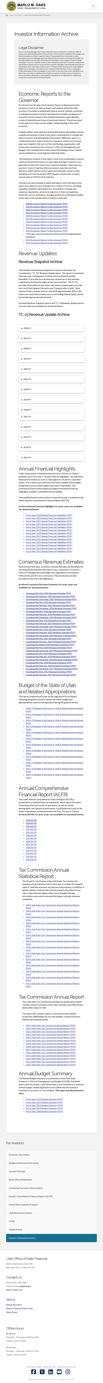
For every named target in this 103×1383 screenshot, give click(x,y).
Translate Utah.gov (66, 1367)
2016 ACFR (31, 847)
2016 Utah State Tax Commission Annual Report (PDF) (51, 1052)
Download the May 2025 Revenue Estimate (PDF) (48, 602)
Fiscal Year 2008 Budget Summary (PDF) (44, 1111)
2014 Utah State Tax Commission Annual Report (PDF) (51, 1058)
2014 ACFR (31, 853)
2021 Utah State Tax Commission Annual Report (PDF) (51, 1037)
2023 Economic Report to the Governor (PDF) (47, 206)
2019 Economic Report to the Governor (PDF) (47, 218)
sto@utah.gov (25, 1286)
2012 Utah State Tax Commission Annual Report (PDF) (51, 1064)
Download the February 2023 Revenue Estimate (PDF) (50, 623)
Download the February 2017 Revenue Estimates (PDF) (51, 674)
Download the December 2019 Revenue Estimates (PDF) (52, 650)
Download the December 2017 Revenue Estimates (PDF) (52, 668)
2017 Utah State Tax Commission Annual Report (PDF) (51, 1049)
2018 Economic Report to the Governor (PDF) (47, 221)
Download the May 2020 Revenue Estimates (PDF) (49, 647)
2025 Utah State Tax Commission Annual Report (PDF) (51, 1025)
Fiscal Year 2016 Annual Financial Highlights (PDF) (49, 539)
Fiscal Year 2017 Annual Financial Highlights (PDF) (49, 536)
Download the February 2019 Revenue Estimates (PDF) (51, 656)
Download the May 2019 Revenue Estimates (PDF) (49, 653)
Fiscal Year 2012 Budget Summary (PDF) (44, 1099)
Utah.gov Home (34, 1367)
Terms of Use (49, 1367)
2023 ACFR (31, 826)
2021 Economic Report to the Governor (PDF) (47, 212)
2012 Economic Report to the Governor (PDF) (47, 240)
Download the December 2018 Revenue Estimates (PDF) (52, 659)
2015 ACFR (31, 850)
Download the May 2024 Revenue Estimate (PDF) (48, 611)
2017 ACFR (31, 844)
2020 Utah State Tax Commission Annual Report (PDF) (51, 1040)
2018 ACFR (31, 841)
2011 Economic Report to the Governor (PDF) (47, 243)
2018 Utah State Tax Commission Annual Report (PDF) (51, 1046)
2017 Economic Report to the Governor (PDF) (47, 225)
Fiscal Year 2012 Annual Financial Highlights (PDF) (49, 551)
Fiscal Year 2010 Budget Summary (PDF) (44, 1105)
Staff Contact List (14, 1289)
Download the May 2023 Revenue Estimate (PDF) (48, 620)
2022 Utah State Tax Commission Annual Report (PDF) (51, 1034)
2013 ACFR (31, 856)
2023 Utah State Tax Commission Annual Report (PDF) (51, 1031)
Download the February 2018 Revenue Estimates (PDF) (51, 665)
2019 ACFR (31, 838)
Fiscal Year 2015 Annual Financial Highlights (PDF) (49, 542)
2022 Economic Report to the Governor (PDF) (47, 209)
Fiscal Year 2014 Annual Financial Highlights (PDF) (49, 545)
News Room (11, 1312)
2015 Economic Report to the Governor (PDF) (47, 230)
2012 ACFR (31, 859)
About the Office (14, 1304)
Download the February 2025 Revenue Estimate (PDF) (50, 605)
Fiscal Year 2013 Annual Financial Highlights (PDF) (49, 548)
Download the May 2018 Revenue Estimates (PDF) (49, 662)
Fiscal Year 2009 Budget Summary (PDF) (44, 1108)
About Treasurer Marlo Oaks (19, 1308)
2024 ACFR (31, 823)
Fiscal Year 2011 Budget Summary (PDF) (44, 1102)
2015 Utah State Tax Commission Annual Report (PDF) (51, 1055)
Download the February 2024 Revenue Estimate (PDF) (50, 614)
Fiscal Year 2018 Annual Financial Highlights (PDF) (49, 533)
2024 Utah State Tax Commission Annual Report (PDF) (51, 1028)
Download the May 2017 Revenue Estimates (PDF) (49, 671)
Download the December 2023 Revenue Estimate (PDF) (51, 617)
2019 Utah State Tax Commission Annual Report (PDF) (51, 1043)
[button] (93, 6)
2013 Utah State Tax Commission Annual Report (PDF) (51, 1061)
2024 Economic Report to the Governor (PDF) (47, 203)
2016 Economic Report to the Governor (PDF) (47, 228)
